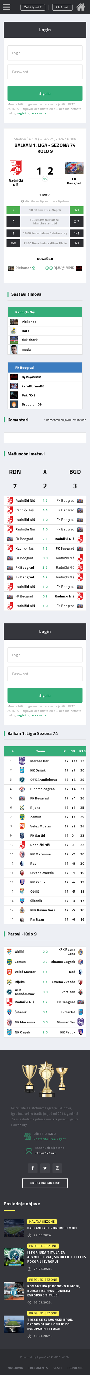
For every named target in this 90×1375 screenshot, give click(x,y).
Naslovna (15, 1367)
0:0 (45, 557)
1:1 (45, 971)
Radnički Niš (40, 844)
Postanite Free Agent (50, 1139)
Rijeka (35, 807)
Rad (33, 863)
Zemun (35, 816)
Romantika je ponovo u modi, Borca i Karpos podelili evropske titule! (53, 1291)
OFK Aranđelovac (44, 779)
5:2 (45, 567)
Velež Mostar (40, 826)
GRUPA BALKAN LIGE (45, 1183)
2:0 (45, 1032)
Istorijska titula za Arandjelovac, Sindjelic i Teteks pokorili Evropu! (56, 1257)
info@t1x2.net (45, 1153)
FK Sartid (37, 835)
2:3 (45, 538)
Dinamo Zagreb (42, 788)
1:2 (45, 548)
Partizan (37, 919)
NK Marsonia (40, 854)
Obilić (34, 891)
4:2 (45, 500)
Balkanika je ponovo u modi (52, 1227)
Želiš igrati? (33, 7)
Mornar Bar (39, 760)
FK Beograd (39, 798)
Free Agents (38, 1367)
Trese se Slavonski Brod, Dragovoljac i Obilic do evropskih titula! (50, 1324)
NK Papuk (37, 882)
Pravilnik (75, 1367)
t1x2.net (62, 7)
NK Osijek (38, 770)
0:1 (45, 1012)
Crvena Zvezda (42, 872)
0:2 (45, 596)
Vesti (58, 1367)
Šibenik (36, 900)
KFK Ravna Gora (43, 910)
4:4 (45, 510)
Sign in (44, 93)
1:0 (45, 519)
